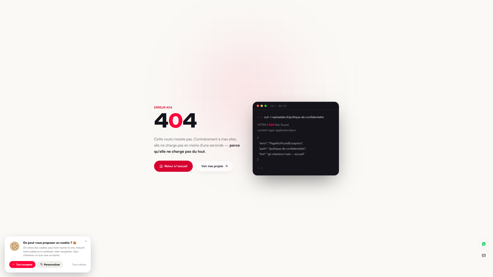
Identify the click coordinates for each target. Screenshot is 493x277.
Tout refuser (79, 264)
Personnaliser (52, 264)
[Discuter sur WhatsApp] (483, 244)
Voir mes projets (212, 166)
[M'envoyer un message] (483, 255)
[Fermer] (86, 241)
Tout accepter (24, 264)
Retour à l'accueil (175, 166)
